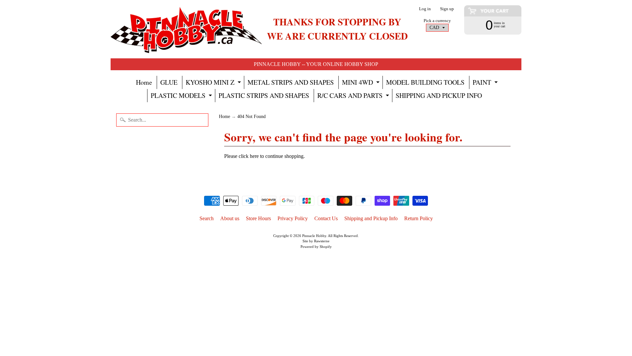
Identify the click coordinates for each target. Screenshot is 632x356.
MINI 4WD (361, 83)
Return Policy (418, 218)
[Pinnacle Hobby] (186, 29)
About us (229, 218)
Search (206, 218)
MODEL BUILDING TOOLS (425, 82)
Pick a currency (437, 20)
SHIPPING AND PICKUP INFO (439, 95)
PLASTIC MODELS (182, 96)
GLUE (168, 82)
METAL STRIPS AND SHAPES (291, 82)
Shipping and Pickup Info (371, 218)
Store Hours (258, 218)
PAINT (486, 83)
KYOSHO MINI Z (214, 83)
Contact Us (326, 218)
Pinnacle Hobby (314, 236)
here (254, 156)
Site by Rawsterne (316, 241)
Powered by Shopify (316, 247)
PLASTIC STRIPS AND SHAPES (264, 95)
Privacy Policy (292, 218)
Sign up (447, 9)
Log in (425, 9)
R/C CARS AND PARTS (354, 96)
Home (144, 82)
